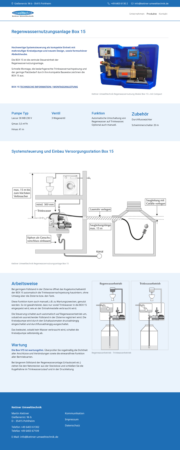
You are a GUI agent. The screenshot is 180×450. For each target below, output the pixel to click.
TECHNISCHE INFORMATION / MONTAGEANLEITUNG (49, 86)
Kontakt (163, 13)
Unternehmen (136, 13)
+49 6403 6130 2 (119, 3)
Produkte (152, 13)
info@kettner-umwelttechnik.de (151, 3)
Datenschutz (72, 425)
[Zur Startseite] (23, 14)
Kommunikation (74, 413)
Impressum (72, 419)
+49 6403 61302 (30, 427)
